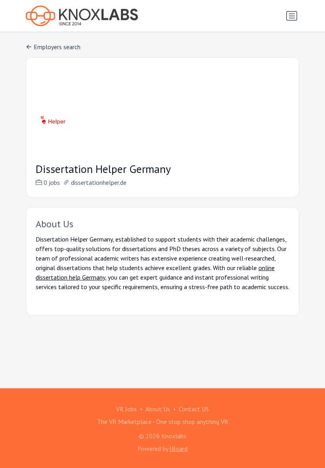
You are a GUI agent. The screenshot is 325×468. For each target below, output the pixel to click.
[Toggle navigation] (291, 15)
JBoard (178, 449)
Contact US (194, 409)
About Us (157, 409)
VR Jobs (126, 409)
